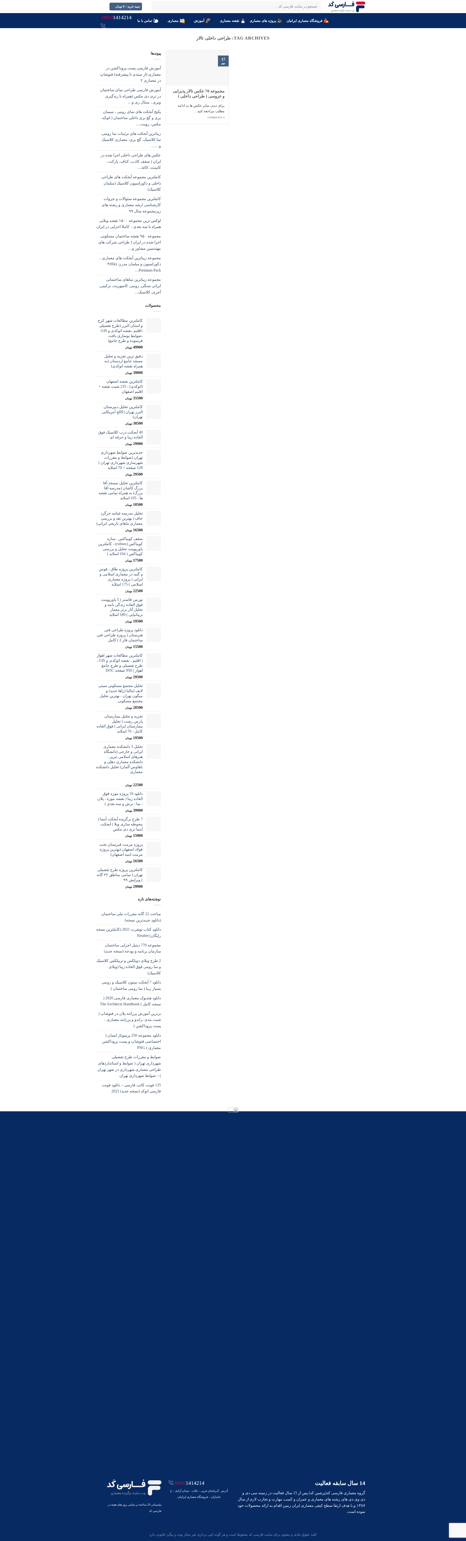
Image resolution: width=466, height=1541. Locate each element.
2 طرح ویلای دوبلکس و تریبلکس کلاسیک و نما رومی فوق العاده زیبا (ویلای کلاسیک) (128, 967)
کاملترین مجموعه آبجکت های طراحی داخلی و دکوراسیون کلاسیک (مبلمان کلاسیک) (131, 183)
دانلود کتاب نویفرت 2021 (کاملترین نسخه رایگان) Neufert (128, 932)
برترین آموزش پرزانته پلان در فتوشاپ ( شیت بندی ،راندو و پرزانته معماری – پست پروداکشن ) (129, 1019)
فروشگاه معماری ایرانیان (305, 21)
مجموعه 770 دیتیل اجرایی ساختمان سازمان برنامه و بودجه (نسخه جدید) (132, 948)
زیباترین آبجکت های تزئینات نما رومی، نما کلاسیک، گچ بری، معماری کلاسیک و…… (131, 139)
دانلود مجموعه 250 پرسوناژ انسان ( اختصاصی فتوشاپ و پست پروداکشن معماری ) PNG (131, 1041)
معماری (173, 21)
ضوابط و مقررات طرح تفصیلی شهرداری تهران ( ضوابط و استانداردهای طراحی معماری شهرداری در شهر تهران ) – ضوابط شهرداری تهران (129, 1066)
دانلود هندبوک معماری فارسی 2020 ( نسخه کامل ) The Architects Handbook (130, 1001)
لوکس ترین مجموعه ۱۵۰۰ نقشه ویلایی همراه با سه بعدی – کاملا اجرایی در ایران (128, 223)
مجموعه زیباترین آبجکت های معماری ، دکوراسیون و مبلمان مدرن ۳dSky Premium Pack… (130, 264)
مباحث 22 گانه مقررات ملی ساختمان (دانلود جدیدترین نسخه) (131, 917)
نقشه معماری (229, 21)
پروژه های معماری (263, 21)
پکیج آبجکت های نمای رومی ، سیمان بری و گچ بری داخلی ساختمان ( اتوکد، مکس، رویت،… (131, 118)
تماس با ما (144, 21)
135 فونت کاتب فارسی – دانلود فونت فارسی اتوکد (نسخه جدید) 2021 (131, 1088)
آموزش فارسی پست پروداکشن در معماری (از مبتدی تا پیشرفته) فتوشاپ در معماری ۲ (130, 74)
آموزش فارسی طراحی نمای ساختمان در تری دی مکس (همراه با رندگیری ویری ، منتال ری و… (130, 96)
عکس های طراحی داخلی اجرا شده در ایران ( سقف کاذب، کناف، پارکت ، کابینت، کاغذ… (131, 161)
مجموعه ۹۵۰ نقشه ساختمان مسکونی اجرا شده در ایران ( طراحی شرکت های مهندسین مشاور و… (129, 242)
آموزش (199, 21)
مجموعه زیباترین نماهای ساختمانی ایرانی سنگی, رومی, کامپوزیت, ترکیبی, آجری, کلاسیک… (130, 285)
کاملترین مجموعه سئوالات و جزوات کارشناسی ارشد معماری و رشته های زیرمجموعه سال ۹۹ (131, 205)
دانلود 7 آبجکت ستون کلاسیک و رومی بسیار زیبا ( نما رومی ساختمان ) (131, 985)
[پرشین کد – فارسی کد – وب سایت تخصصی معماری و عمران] (346, 6)
